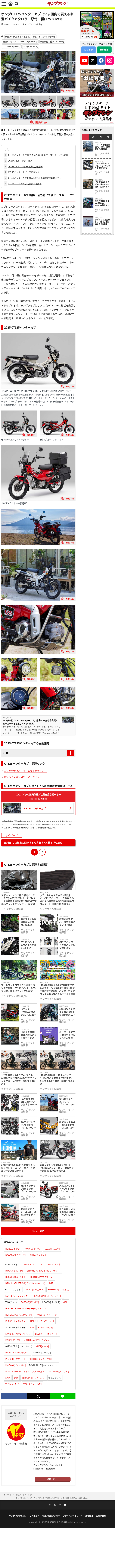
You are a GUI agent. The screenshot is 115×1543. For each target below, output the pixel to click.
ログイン (88, 49)
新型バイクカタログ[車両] (44, 36)
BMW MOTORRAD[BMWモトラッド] (43, 1270)
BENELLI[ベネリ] (55, 1264)
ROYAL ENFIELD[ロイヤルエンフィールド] (25, 1371)
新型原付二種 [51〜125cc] (52, 41)
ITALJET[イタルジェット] (42, 1320)
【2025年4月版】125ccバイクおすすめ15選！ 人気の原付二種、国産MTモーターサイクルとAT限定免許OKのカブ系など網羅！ (29, 1101)
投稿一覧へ (51, 1479)
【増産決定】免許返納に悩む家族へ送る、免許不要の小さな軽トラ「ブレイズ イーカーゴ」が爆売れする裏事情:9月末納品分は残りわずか (102, 184)
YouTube (54, 1465)
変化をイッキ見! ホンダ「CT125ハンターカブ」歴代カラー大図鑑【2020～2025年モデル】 (67, 1101)
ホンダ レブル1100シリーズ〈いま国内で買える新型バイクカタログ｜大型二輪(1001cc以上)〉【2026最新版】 (102, 222)
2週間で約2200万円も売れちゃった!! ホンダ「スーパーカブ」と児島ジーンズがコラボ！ (18, 1167)
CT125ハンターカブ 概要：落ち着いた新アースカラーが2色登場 (36, 154)
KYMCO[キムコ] (45, 1327)
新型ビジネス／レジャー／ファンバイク (20, 41)
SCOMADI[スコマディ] (59, 1371)
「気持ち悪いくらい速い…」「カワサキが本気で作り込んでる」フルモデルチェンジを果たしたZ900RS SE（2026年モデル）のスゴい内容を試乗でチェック (102, 165)
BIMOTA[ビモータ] (14, 1270)
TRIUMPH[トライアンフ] (33, 1377)
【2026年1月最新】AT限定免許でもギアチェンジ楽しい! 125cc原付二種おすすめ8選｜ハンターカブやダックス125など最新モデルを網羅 (57, 989)
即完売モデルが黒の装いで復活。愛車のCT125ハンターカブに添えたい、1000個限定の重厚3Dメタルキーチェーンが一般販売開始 (29, 921)
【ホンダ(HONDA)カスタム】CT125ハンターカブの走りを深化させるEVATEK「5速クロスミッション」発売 (29, 1011)
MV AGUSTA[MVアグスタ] (17, 1352)
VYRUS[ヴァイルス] (32, 1384)
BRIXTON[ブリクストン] (41, 1276)
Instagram (50, 1468)
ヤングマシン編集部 (33, 24)
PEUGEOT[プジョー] (15, 1358)
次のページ (12, 835)
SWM (7, 1377)
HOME (8, 1494)
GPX (65, 1302)
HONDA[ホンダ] (13, 1248)
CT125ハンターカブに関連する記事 (23, 183)
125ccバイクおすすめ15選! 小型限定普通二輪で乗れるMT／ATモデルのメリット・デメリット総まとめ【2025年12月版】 (67, 1011)
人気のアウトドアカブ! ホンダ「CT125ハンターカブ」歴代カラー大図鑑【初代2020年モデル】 (67, 1188)
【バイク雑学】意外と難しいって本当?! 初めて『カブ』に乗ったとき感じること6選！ (29, 1035)
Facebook (38, 1468)
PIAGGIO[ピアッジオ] (15, 1365)
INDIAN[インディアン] (15, 1320)
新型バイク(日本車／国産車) (17, 36)
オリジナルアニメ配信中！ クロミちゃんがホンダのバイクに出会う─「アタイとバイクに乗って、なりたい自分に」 (67, 1035)
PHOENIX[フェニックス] (40, 1358)
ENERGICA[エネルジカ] (59, 1289)
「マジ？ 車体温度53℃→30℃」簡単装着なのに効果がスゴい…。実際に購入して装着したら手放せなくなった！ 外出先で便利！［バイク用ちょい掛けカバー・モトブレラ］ (102, 147)
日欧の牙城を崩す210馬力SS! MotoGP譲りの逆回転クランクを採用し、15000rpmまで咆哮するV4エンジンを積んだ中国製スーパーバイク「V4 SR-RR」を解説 (102, 203)
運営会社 (89, 1515)
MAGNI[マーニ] (12, 1339)
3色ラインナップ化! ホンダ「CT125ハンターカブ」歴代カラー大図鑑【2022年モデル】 (29, 1188)
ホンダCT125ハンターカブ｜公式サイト (25, 771)
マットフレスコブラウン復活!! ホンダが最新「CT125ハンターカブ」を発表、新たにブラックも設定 (18, 988)
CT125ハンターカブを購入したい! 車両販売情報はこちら (33, 177)
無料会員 (104, 49)
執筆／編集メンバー (51, 1515)
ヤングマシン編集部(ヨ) (14, 996)
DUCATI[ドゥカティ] (34, 1289)
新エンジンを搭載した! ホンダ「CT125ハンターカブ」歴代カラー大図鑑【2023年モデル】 (57, 1167)
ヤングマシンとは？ (18, 1515)
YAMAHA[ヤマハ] (33, 1248)
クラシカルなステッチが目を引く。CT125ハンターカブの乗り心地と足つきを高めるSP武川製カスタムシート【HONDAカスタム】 (57, 899)
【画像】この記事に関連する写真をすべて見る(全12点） (33, 842)
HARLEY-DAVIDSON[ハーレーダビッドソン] (25, 1308)
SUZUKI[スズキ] (52, 1248)
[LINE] (62, 1396)
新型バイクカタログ (24, 1494)
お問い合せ (101, 1515)
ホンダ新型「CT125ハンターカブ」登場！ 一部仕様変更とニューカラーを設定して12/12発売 (31, 722)
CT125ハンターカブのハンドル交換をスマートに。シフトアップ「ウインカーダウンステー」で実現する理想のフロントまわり (67, 945)
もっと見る (38, 1231)
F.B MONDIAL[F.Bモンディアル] (47, 1295)
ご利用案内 (34, 1515)
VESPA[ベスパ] (12, 1384)
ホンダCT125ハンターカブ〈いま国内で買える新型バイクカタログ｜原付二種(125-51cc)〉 (52, 1498)
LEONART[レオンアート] (46, 1333)
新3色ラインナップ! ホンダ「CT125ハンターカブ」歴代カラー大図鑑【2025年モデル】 (29, 1124)
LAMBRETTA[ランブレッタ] (18, 1333)
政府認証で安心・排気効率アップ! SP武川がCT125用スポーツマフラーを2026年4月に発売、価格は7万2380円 (67, 921)
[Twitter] (38, 1396)
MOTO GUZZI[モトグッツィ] (37, 1339)
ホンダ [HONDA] (30, 46)
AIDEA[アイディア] (38, 1254)
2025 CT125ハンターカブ (18, 160)
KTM (32, 1327)
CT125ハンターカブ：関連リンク (22, 172)
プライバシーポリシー (72, 1515)
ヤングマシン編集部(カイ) (102, 154)
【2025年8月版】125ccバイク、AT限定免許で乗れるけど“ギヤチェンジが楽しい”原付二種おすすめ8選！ (19, 1079)
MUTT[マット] (42, 1346)
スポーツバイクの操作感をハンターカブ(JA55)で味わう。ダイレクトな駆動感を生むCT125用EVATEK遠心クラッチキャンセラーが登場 (19, 899)
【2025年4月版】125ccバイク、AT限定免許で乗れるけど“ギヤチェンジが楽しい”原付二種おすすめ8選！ (57, 1079)
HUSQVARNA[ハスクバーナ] (18, 1314)
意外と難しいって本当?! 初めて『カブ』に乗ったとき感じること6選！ (67, 1211)
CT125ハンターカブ (12, 46)
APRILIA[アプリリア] (33, 1264)
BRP (51, 1283)
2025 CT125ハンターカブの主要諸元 (24, 166)
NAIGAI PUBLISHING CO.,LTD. (55, 1522)
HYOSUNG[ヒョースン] (46, 1314)
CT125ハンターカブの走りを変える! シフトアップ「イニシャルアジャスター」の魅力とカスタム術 (29, 945)
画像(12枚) (41, 122)
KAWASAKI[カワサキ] (15, 1254)
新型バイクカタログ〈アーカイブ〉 (23, 776)
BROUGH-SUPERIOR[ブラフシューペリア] (25, 1283)
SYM (16, 1377)
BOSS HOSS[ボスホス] (15, 1276)
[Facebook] (14, 1396)
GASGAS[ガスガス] (30, 1302)
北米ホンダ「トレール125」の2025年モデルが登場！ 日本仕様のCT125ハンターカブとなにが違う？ (29, 1211)
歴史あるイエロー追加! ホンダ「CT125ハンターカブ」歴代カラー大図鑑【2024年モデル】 (67, 1124)
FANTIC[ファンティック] (16, 1295)
